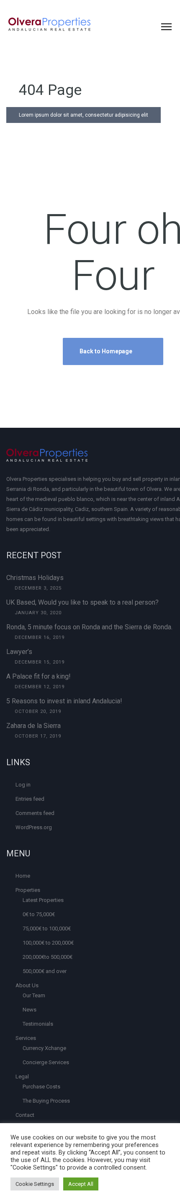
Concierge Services (46, 1062)
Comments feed (34, 813)
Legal (22, 1076)
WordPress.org (33, 827)
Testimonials (38, 1024)
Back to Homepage (107, 351)
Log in (23, 785)
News (29, 1009)
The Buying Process (46, 1101)
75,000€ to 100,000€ (47, 928)
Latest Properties (43, 900)
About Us (27, 985)
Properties (27, 890)
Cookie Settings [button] (34, 1184)
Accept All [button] (80, 1184)
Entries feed (29, 799)
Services (25, 1038)
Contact (24, 1115)
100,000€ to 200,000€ (48, 943)
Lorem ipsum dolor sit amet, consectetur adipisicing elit (83, 115)
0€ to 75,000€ (39, 914)
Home (22, 876)
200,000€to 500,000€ (47, 957)
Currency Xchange (44, 1048)
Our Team (34, 995)
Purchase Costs (41, 1086)
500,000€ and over (45, 971)
